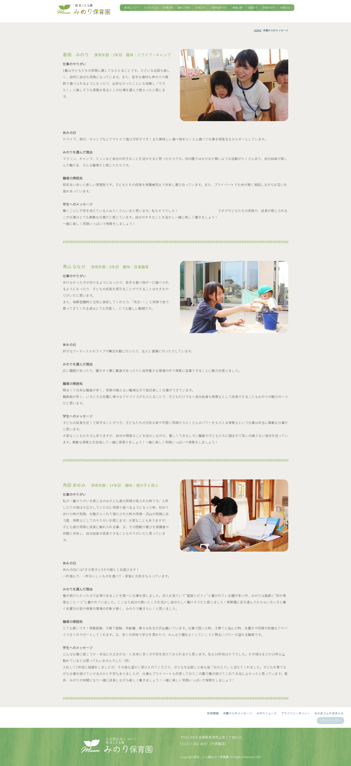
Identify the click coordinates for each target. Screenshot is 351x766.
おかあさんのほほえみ (328, 713)
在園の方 (253, 7)
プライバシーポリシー (295, 713)
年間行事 (168, 7)
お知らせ (200, 7)
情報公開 (238, 7)
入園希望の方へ (219, 7)
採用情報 (213, 713)
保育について (131, 7)
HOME (257, 30)
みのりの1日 (151, 7)
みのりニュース (267, 713)
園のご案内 (184, 7)
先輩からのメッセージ (237, 713)
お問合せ (285, 7)
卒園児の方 (268, 7)
